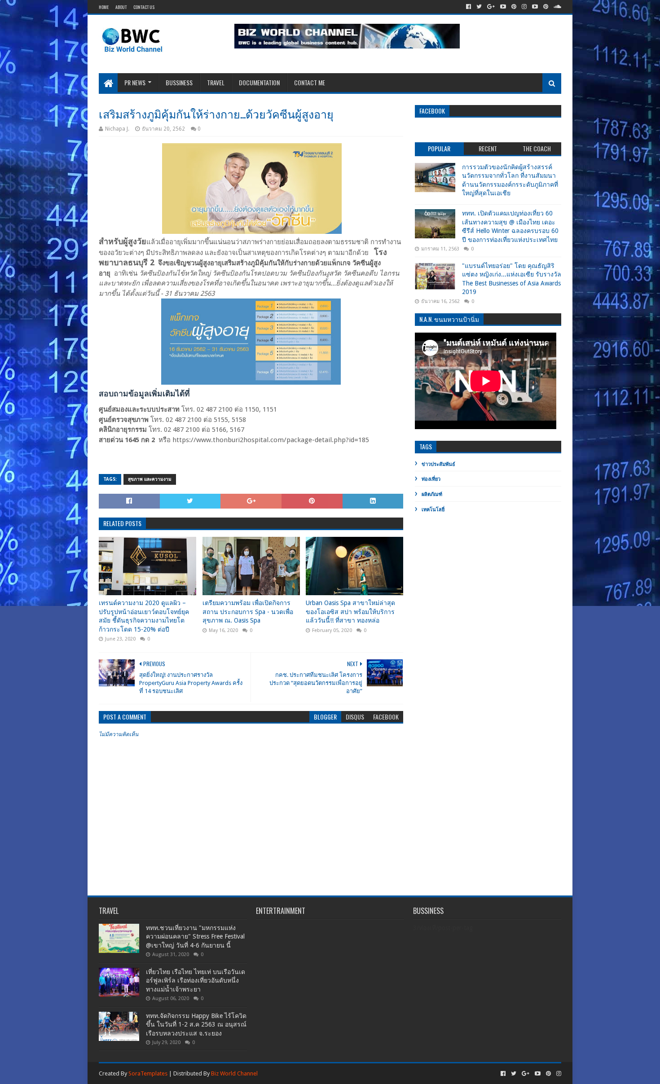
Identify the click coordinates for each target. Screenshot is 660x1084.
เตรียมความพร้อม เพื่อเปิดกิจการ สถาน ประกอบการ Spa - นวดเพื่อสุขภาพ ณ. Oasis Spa (247, 611)
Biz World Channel (234, 1073)
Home (104, 7)
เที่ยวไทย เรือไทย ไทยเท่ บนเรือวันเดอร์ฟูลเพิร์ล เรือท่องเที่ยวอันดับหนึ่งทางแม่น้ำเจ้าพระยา (195, 980)
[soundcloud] (556, 6)
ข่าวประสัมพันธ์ (438, 464)
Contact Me (309, 82)
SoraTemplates (147, 1073)
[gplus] (491, 6)
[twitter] (479, 6)
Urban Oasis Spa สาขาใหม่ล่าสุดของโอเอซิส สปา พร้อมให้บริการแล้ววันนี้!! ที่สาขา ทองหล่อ (350, 611)
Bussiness (179, 82)
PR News (134, 82)
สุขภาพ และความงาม (150, 479)
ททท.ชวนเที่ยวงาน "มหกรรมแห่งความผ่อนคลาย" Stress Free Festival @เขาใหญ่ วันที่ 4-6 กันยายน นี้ (195, 936)
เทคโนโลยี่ (433, 510)
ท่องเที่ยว (431, 479)
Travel (215, 82)
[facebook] (468, 6)
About (121, 7)
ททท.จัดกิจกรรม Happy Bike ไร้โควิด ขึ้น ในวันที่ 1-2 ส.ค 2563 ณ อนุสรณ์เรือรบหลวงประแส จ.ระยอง (196, 1024)
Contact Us (143, 7)
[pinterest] (514, 6)
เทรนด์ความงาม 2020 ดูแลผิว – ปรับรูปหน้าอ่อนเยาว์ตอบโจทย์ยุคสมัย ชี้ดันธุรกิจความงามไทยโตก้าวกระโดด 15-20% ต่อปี (144, 616)
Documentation (259, 82)
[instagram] (524, 6)
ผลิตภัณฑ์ (432, 494)
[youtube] (503, 6)
